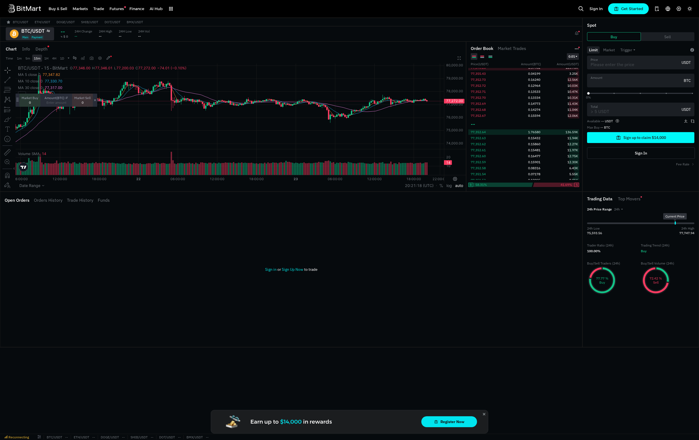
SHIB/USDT (139, 437)
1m (19, 58)
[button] (618, 209)
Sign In (596, 9)
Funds (104, 200)
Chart (11, 49)
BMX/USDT (194, 437)
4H (54, 58)
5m (27, 58)
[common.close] (484, 414)
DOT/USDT (167, 437)
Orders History (48, 200)
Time (9, 58)
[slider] (588, 93)
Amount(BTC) (54, 98)
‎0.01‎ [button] (571, 56)
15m (37, 58)
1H (46, 58)
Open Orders (17, 200)
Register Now (452, 421)
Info (26, 49)
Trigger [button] (626, 49)
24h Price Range (599, 209)
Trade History (80, 200)
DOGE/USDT (110, 437)
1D (62, 58)
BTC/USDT (54, 437)
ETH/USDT (81, 437)
